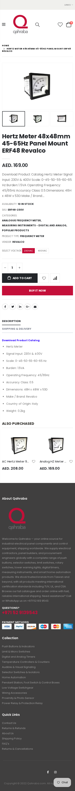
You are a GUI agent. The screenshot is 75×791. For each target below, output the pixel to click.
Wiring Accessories (14, 693)
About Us (8, 733)
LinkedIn (20, 306)
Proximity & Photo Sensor (18, 698)
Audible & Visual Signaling (19, 667)
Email (35, 306)
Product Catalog (28, 340)
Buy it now (37, 291)
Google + (27, 306)
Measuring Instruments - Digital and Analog (34, 225)
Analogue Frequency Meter (21, 220)
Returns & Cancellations (17, 749)
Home (5, 45)
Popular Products (15, 230)
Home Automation (14, 677)
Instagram (55, 772)
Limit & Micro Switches (16, 651)
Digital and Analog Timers (18, 657)
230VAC (28, 250)
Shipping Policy (12, 738)
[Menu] (3, 24)
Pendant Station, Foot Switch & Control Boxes (31, 682)
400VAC (42, 250)
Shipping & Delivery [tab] (16, 329)
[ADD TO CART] (29, 440)
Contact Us (9, 723)
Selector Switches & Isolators (21, 672)
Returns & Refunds (14, 728)
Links (67, 4)
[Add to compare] (55, 278)
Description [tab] (11, 321)
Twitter (12, 306)
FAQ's (5, 744)
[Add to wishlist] (44, 278)
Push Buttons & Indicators (18, 646)
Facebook (5, 306)
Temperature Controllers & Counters (26, 662)
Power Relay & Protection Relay (22, 703)
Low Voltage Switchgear (17, 688)
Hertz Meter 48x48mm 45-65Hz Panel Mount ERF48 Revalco (36, 143)
